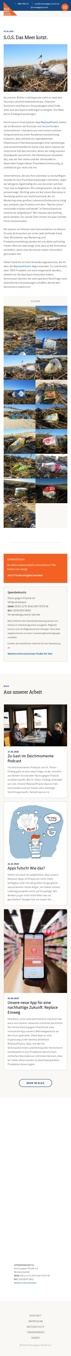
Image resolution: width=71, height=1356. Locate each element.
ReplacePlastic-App (25, 266)
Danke (35, 1337)
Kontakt (35, 1315)
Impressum (35, 1321)
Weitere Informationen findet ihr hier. (30, 653)
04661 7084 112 (23, 4)
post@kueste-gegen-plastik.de (47, 4)
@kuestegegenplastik (39, 7)
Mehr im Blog (35, 1083)
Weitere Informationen (25, 1282)
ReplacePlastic (49, 122)
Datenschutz (35, 1326)
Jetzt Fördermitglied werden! (25, 575)
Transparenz (36, 1332)
